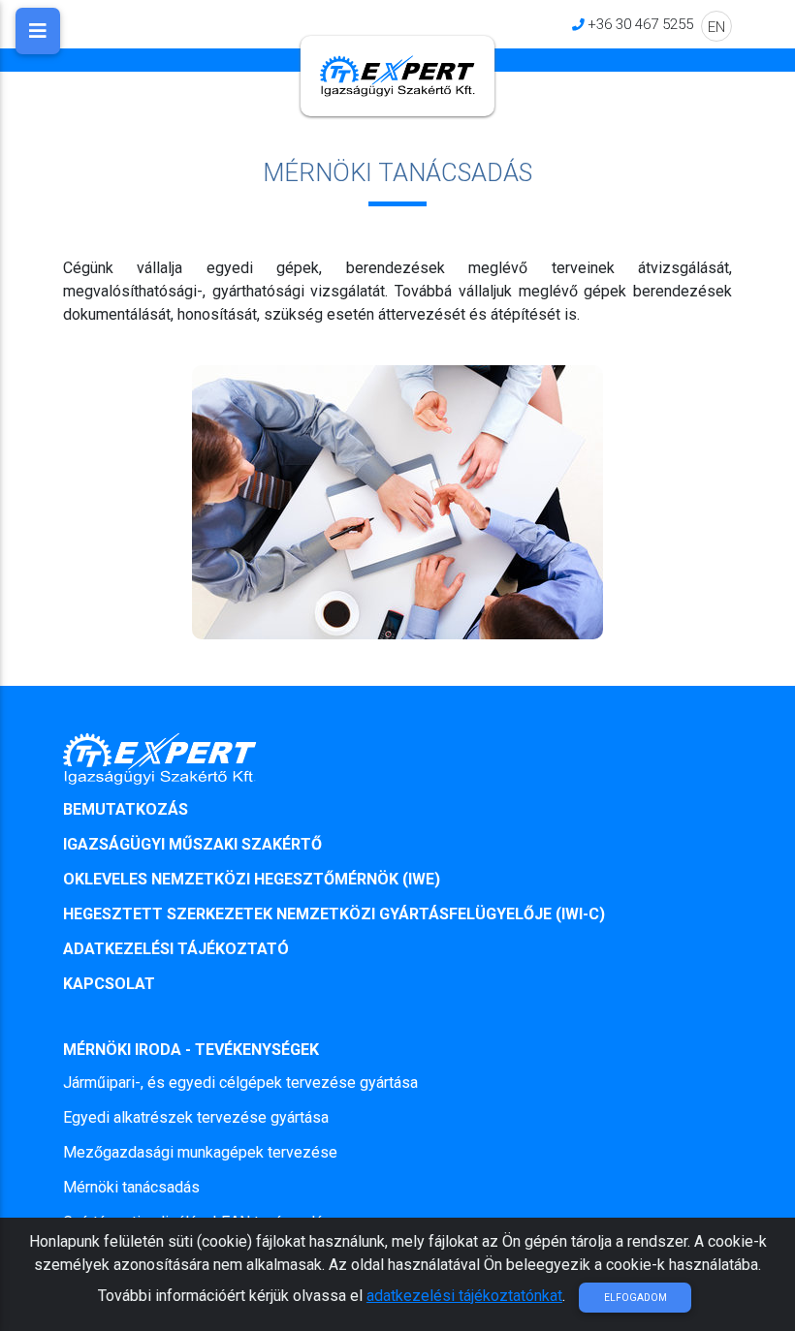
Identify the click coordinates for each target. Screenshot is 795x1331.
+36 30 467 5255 (640, 24)
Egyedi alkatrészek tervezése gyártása (196, 1117)
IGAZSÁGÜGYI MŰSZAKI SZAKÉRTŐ (192, 844)
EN (716, 26)
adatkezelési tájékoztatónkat (464, 1295)
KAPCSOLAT (109, 984)
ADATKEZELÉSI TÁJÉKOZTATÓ (176, 949)
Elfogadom (635, 1297)
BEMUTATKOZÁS (125, 809)
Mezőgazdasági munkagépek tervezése (200, 1152)
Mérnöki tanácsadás (131, 1187)
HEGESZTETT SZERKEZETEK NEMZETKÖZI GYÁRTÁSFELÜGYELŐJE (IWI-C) (334, 914)
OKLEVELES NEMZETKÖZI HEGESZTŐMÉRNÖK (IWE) (251, 879)
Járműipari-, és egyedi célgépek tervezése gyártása (240, 1082)
